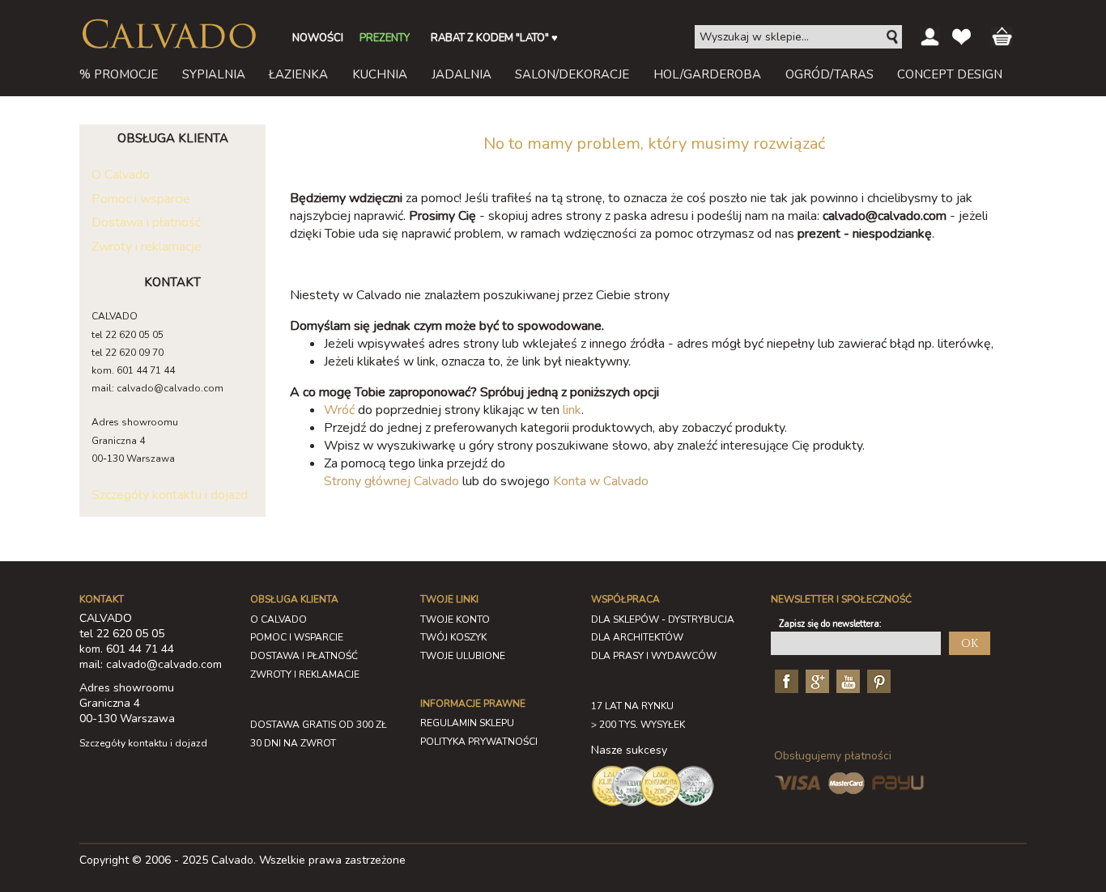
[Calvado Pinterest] (877, 680)
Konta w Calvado (601, 481)
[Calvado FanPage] (784, 680)
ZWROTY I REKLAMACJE (304, 674)
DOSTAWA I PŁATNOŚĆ (304, 655)
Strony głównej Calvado (391, 481)
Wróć (339, 410)
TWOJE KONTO (455, 619)
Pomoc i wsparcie (140, 199)
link (572, 410)
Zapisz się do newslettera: (830, 624)
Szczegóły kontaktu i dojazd (169, 495)
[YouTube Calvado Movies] (846, 680)
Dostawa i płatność (146, 222)
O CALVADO (278, 619)
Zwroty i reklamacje (146, 247)
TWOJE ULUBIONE (462, 655)
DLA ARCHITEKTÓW (637, 637)
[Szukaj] (893, 37)
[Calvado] (168, 34)
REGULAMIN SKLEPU (467, 723)
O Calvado (120, 175)
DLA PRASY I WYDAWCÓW (654, 655)
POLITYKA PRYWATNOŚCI (479, 741)
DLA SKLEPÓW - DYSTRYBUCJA (662, 619)
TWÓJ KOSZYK (453, 637)
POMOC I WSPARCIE (296, 637)
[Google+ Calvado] (815, 680)
